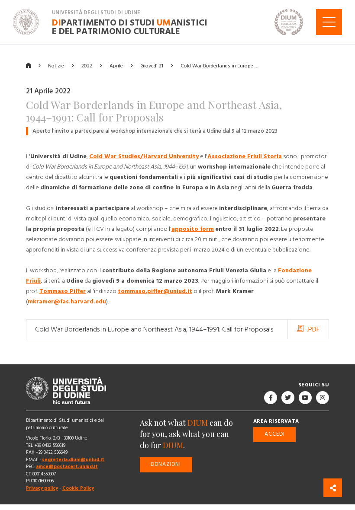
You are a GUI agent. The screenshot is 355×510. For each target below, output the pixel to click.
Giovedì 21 (151, 65)
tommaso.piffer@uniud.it (155, 291)
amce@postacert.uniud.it (67, 466)
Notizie (56, 65)
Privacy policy (42, 488)
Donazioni (166, 464)
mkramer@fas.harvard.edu (67, 301)
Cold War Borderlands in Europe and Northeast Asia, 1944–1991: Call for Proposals (154, 329)
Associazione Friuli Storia (244, 156)
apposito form (192, 229)
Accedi (275, 434)
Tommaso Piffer (62, 291)
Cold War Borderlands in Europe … (219, 65)
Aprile (116, 65)
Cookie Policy (78, 488)
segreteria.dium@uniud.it (73, 459)
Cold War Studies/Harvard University (144, 156)
